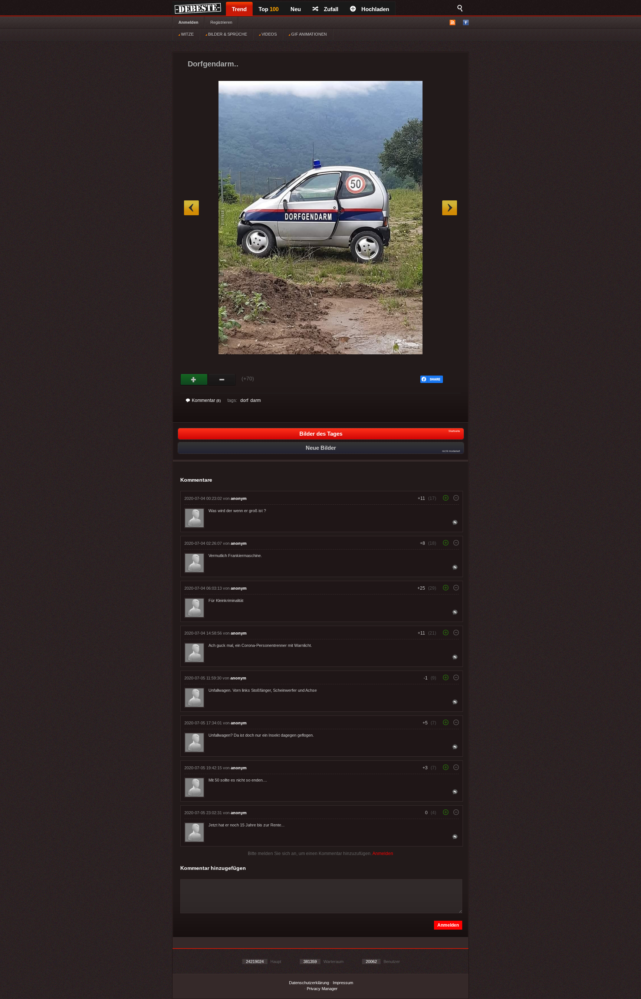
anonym (239, 498)
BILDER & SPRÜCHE (227, 34)
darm (255, 400)
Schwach (222, 380)
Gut (194, 380)
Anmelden (188, 22)
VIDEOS (268, 34)
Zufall (331, 9)
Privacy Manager (322, 988)
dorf (244, 400)
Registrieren (221, 22)
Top (269, 9)
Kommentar (206, 400)
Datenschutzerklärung (309, 982)
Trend (239, 9)
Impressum (343, 982)
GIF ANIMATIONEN (308, 34)
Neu (295, 9)
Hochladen (375, 9)
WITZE (187, 34)
